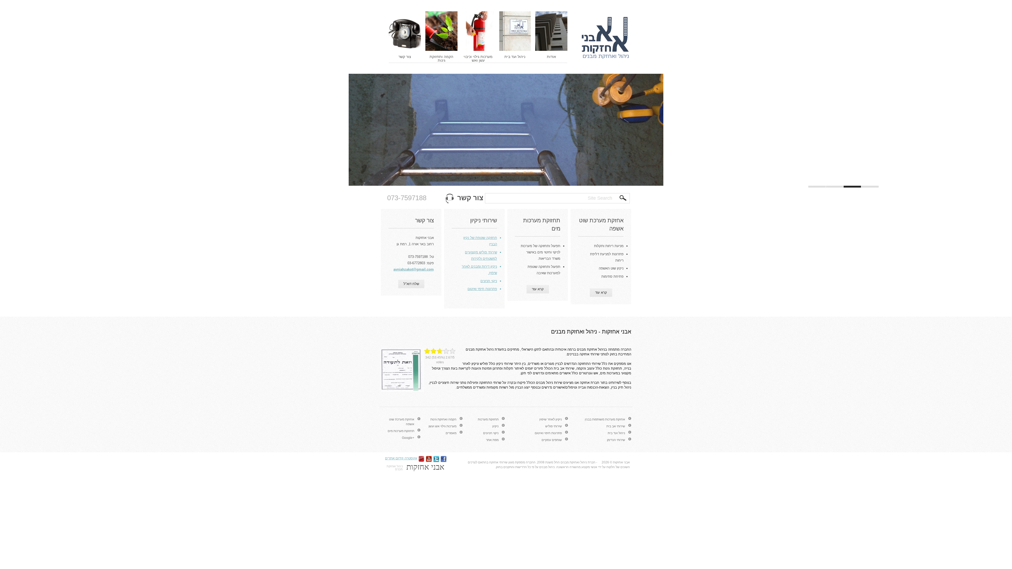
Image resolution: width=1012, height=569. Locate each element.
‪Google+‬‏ (408, 438)
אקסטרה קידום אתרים (401, 458)
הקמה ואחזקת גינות (443, 419)
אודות (551, 57)
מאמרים (451, 433)
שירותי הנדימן (616, 440)
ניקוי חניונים (491, 433)
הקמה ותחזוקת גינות (441, 58)
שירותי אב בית (615, 426)
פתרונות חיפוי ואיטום (548, 433)
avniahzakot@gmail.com (413, 269)
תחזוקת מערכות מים (401, 431)
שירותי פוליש (553, 426)
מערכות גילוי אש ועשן (442, 426)
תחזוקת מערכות (488, 419)
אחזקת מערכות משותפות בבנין (605, 419)
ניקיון (495, 426)
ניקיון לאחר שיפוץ (550, 419)
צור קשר (404, 57)
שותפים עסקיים (552, 440)
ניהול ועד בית (514, 57)
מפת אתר (492, 440)
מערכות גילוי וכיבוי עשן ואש (478, 58)
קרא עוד (601, 293)
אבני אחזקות (621, 462)
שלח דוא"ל (411, 284)
